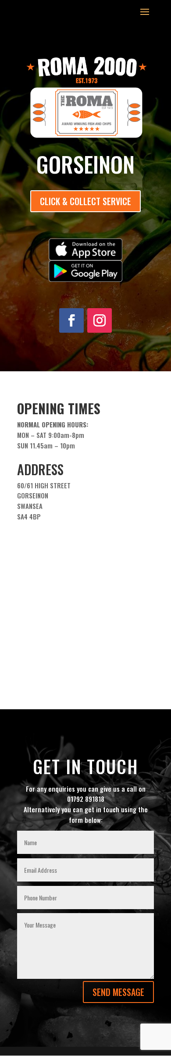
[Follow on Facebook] (71, 320)
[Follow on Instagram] (99, 320)
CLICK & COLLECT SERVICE (85, 201)
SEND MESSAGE (118, 992)
